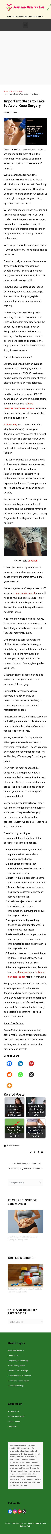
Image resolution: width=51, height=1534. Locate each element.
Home (6, 92)
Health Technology (16, 1386)
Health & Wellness (16, 1350)
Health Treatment (17, 92)
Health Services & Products (20, 1376)
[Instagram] (15, 1511)
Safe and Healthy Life (36, 1523)
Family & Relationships (18, 1371)
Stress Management (16, 1366)
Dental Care (13, 1355)
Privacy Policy (14, 1421)
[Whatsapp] (20, 1074)
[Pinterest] (31, 1063)
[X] (31, 1074)
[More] (9, 1085)
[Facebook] (9, 1063)
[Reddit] (9, 1074)
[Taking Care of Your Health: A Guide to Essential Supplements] (25, 1275)
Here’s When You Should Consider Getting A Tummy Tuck (22, 1238)
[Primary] (25, 25)
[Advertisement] (25, 57)
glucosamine (24, 972)
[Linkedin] (20, 1063)
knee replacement (25, 593)
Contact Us (12, 1426)
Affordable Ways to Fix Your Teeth (26, 1164)
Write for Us (13, 1411)
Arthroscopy (10, 424)
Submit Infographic (16, 1416)
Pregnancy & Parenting (18, 1361)
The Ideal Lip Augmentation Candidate (24, 1168)
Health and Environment (18, 1381)
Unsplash (33, 560)
